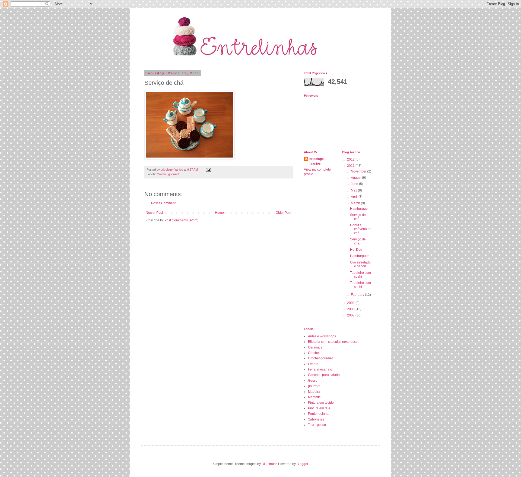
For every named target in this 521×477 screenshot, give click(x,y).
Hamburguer (359, 209)
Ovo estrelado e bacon (360, 264)
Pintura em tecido (321, 402)
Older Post (283, 213)
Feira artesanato (320, 369)
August (356, 178)
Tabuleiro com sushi (360, 274)
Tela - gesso (317, 425)
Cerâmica (315, 347)
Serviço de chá (358, 217)
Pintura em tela (319, 408)
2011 (351, 166)
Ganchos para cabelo (324, 375)
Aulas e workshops (322, 336)
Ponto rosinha (318, 414)
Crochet (314, 353)
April (354, 197)
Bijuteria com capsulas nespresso (333, 342)
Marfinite (314, 397)
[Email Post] (208, 169)
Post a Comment (163, 203)
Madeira (314, 392)
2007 (351, 315)
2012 (351, 159)
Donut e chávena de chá (360, 229)
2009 (351, 303)
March (356, 203)
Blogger (302, 464)
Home (219, 213)
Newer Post (154, 213)
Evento (313, 364)
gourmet (314, 386)
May (354, 190)
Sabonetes (316, 419)
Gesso (312, 380)
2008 (351, 309)
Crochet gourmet (168, 174)
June (355, 184)
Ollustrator (269, 464)
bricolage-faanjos (317, 161)
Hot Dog (356, 250)
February (358, 295)
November (359, 171)
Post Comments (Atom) (181, 220)
